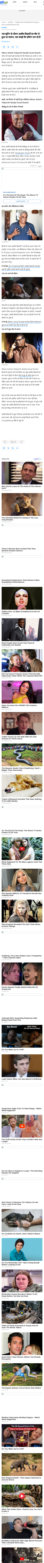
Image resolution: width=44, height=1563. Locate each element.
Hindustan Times (22, 153)
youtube (4, 300)
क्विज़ (35, 2)
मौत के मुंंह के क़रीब (25, 375)
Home (4, 22)
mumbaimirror (5, 242)
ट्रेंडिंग (14, 2)
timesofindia (5, 142)
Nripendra (6, 41)
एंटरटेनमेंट (10, 22)
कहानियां (25, 2)
